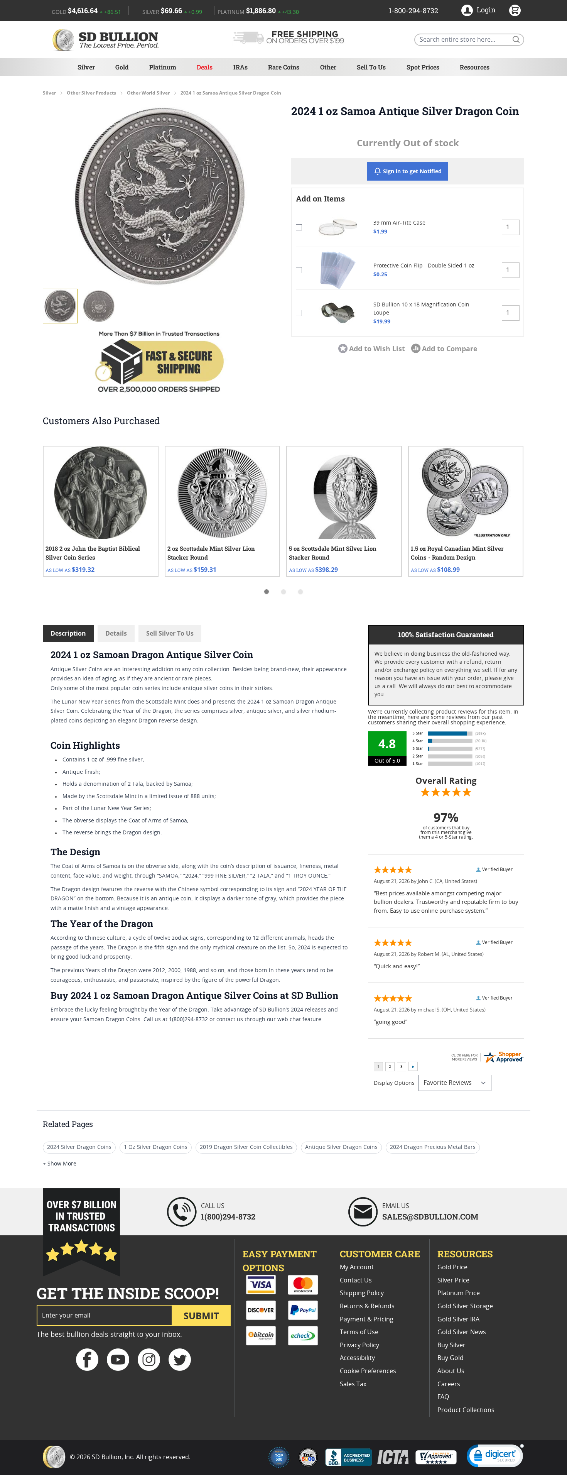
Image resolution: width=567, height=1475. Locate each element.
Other (328, 67)
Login (486, 9)
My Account (357, 1267)
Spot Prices (423, 67)
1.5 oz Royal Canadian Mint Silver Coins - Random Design (457, 553)
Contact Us (356, 1280)
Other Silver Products (91, 93)
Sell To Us (371, 67)
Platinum (162, 67)
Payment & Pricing (366, 1319)
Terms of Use (359, 1332)
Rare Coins (283, 67)
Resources (474, 67)
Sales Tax (353, 1384)
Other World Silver (148, 93)
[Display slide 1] (266, 591)
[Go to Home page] (107, 39)
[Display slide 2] (283, 591)
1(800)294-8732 (228, 1216)
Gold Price (452, 1267)
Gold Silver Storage (465, 1306)
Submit (201, 1315)
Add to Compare (450, 348)
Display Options (394, 1083)
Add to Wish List (377, 348)
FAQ (443, 1397)
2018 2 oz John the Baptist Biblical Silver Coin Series (93, 553)
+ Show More (59, 1164)
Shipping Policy (362, 1293)
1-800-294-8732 (413, 10)
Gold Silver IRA (458, 1319)
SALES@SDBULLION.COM (430, 1216)
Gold (121, 67)
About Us (450, 1371)
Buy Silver (451, 1345)
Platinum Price (458, 1293)
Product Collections (465, 1410)
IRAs (240, 67)
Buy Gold (450, 1358)
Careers (448, 1384)
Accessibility (357, 1358)
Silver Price (453, 1280)
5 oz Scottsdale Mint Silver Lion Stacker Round (332, 553)
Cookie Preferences (368, 1371)
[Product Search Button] (516, 39)
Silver (86, 67)
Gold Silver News (461, 1332)
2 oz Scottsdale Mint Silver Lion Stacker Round (211, 553)
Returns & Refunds (367, 1306)
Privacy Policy (359, 1345)
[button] (159, 196)
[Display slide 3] (300, 591)
